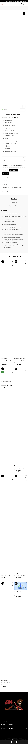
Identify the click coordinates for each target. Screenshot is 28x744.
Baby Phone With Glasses (20, 358)
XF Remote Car (4, 573)
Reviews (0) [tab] (14, 202)
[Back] (2, 8)
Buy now (5, 173)
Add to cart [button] (4, 363)
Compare (5, 180)
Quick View (12, 265)
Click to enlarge (24, 106)
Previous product (22, 8)
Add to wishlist (7, 177)
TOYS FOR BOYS (11, 189)
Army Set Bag (4, 358)
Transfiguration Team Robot (20, 573)
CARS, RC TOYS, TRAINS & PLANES (14, 187)
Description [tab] (14, 198)
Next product (26, 8)
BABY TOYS (4, 189)
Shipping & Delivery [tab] (14, 206)
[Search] (18, 4)
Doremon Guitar (4, 680)
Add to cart (13, 170)
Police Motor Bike (18, 591)
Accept (14, 741)
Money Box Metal (18, 465)
